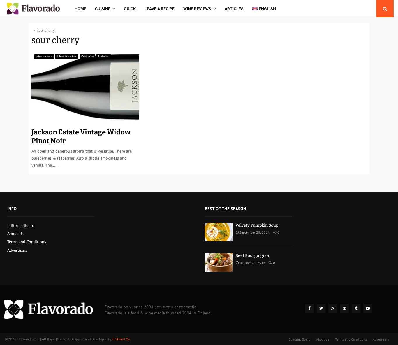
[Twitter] (321, 308)
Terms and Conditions (26, 241)
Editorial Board (20, 225)
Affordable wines (67, 56)
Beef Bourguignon (252, 255)
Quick (130, 8)
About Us (15, 233)
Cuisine (102, 8)
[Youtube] (367, 308)
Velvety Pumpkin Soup (256, 225)
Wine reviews (197, 8)
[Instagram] (332, 308)
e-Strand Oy (121, 339)
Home (80, 8)
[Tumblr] (356, 308)
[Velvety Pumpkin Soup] (219, 232)
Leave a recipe (160, 8)
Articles (234, 8)
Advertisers (17, 250)
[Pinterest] (344, 308)
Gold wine (87, 56)
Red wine (103, 56)
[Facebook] (309, 308)
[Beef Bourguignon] (219, 262)
